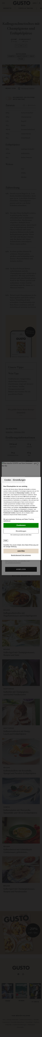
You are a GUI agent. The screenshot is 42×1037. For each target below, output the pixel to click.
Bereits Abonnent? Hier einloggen (21, 555)
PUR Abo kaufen (21, 551)
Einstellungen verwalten (21, 531)
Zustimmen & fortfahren (21, 525)
